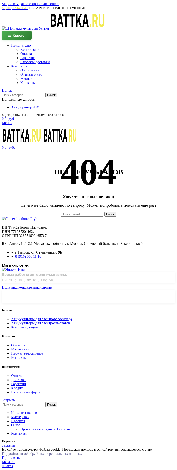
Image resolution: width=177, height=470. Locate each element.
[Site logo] (26, 28)
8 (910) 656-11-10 (15, 115)
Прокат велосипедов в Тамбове (45, 429)
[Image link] (20, 219)
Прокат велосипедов (27, 353)
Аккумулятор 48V (25, 107)
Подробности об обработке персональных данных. (42, 454)
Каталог (17, 35)
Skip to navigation (15, 4)
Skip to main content (44, 4)
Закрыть (8, 400)
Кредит (17, 388)
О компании (30, 70)
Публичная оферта (25, 392)
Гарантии (27, 58)
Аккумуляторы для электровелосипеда (41, 319)
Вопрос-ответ (31, 49)
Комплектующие (24, 327)
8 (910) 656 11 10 (28, 256)
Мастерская (20, 349)
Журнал (26, 78)
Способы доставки (35, 62)
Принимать (11, 458)
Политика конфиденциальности (27, 287)
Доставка (18, 380)
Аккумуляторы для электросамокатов (40, 323)
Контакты (28, 83)
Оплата (26, 54)
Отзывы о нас (31, 74)
